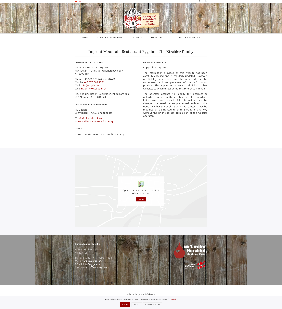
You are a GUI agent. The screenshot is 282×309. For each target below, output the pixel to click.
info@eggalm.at (90, 85)
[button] (76, 275)
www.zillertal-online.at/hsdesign (96, 121)
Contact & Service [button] (189, 37)
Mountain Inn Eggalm (109, 37)
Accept (141, 199)
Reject (137, 304)
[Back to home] (141, 18)
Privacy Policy (172, 299)
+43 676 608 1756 (94, 82)
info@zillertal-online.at (90, 118)
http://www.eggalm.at (93, 88)
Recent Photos (160, 37)
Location (136, 37)
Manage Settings (152, 304)
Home (85, 37)
